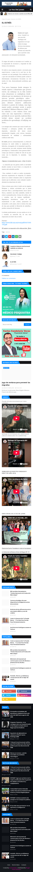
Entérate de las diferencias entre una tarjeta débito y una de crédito (20, 611)
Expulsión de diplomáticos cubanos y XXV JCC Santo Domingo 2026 (18, 734)
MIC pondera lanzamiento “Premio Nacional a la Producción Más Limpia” (20, 593)
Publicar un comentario (9, 278)
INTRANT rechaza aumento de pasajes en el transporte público (20, 798)
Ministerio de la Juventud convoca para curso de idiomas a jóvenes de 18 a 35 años (20, 660)
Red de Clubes (16, 865)
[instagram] (24, 695)
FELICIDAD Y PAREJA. (16, 254)
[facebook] (24, 691)
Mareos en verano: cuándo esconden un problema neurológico (18, 754)
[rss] (9, 699)
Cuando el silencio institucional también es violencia (20, 247)
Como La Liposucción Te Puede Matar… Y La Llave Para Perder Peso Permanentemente (19, 620)
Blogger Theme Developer (21, 868)
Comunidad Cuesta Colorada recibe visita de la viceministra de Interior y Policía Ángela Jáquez (20, 790)
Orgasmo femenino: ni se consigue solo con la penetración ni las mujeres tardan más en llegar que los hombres (20, 725)
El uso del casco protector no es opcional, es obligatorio (20, 806)
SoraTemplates (13, 868)
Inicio (8, 865)
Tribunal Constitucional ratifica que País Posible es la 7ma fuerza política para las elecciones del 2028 (20, 744)
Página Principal (6, 19)
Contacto (23, 865)
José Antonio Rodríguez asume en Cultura (20, 628)
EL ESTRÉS (13, 262)
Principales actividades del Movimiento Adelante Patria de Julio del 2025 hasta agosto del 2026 (20, 714)
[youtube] (9, 691)
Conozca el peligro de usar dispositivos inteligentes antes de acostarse (20, 602)
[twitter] (9, 695)
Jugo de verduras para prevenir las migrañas (16, 383)
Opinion (13, 19)
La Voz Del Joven (16, 9)
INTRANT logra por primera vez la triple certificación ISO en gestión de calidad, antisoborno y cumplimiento (20, 780)
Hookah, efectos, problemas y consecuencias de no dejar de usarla (19, 677)
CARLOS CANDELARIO (8, 26)
